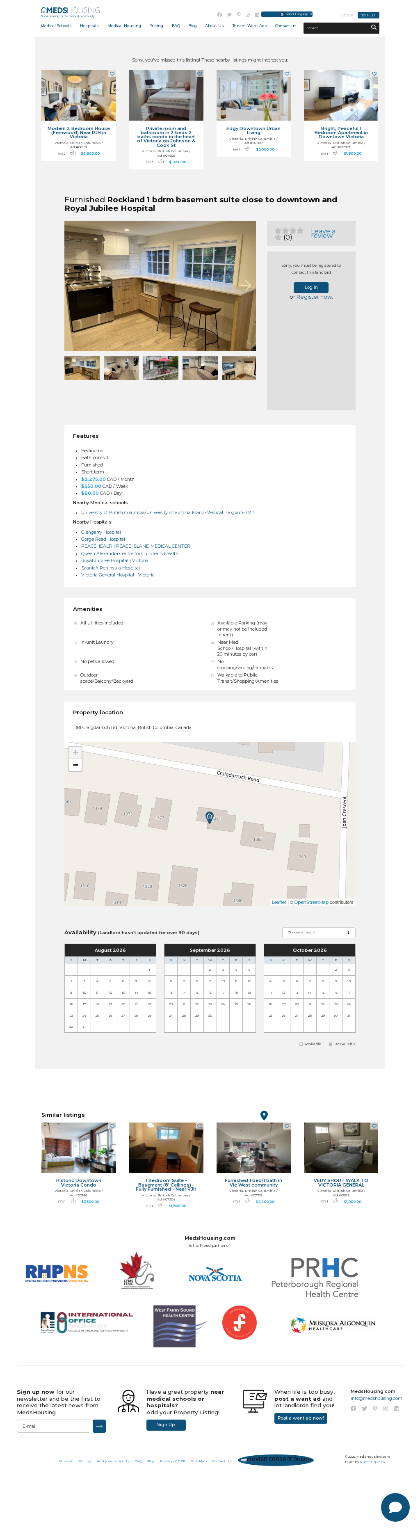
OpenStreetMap (311, 902)
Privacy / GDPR (172, 1461)
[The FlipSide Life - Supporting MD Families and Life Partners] (239, 1329)
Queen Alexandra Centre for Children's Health (129, 553)
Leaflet (279, 902)
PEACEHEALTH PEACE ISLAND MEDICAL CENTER (135, 546)
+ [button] (75, 753)
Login (347, 15)
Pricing (156, 25)
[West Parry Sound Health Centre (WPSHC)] (175, 1327)
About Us (214, 25)
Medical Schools (56, 25)
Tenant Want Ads (250, 25)
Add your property (113, 1461)
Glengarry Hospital (101, 532)
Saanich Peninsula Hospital (110, 568)
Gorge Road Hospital (103, 539)
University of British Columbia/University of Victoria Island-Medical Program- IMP (168, 512)
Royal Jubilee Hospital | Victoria (114, 560)
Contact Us (221, 1461)
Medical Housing (124, 25)
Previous (75, 285)
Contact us (286, 25)
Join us (368, 15)
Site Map (199, 1461)
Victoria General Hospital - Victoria (118, 575)
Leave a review (323, 233)
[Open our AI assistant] (395, 1507)
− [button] (75, 765)
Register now (314, 297)
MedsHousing (70, 10)
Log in (311, 287)
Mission (66, 1461)
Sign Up (166, 1424)
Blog (192, 25)
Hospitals (89, 25)
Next (245, 285)
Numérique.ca (372, 1462)
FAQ (138, 1461)
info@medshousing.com (376, 1398)
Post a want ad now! (301, 1418)
